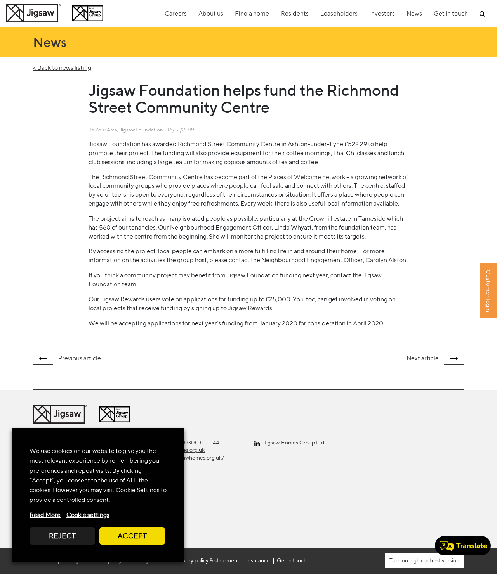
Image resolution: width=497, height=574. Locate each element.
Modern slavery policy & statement (197, 560)
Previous (79, 358)
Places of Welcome (294, 177)
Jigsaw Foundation (141, 130)
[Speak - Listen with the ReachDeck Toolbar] (463, 545)
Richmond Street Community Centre (151, 177)
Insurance (258, 560)
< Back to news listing (62, 67)
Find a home (252, 13)
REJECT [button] (62, 536)
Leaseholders (339, 13)
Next (423, 358)
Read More (45, 515)
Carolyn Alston (385, 260)
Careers (176, 13)
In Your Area (103, 130)
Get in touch (451, 13)
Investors (382, 13)
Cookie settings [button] (87, 515)
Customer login (488, 291)
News (414, 13)
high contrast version (433, 560)
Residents (295, 13)
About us (210, 13)
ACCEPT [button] (132, 536)
